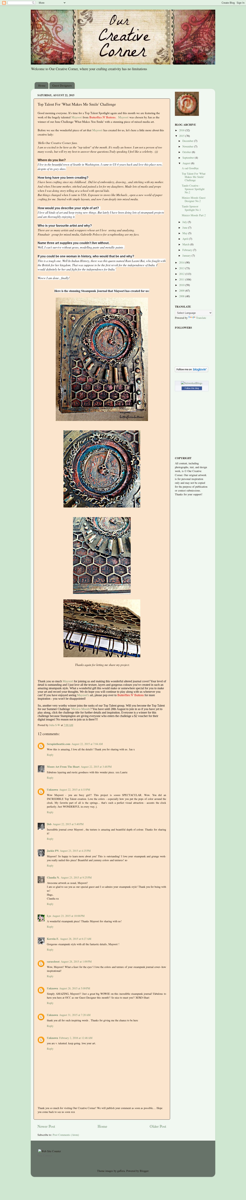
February (187, 250)
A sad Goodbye (190, 168)
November (188, 146)
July (185, 222)
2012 (182, 274)
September (188, 157)
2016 (182, 130)
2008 (182, 296)
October (187, 152)
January (187, 255)
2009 (182, 290)
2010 (182, 285)
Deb (49, 824)
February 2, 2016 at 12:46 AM (75, 1038)
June (185, 227)
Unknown (52, 790)
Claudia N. (53, 877)
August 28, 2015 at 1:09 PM (76, 961)
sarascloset (53, 961)
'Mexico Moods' (80, 709)
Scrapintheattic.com (58, 744)
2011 (182, 279)
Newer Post (46, 1126)
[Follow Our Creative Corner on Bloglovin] (191, 371)
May (185, 233)
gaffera (121, 1171)
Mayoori (76, 117)
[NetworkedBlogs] (191, 383)
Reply (50, 755)
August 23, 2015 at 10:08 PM (68, 916)
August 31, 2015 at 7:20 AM (75, 1015)
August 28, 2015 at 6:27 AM (75, 939)
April (185, 239)
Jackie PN (53, 851)
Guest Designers (62, 85)
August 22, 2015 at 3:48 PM (96, 766)
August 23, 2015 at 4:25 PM (75, 850)
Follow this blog (192, 388)
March (186, 244)
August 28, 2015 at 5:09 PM (74, 988)
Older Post (158, 1126)
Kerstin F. (53, 939)
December (188, 141)
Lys (49, 916)
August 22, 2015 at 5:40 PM (68, 824)
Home (42, 85)
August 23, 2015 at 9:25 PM (76, 877)
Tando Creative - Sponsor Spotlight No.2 (193, 189)
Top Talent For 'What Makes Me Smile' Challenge (193, 177)
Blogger (144, 1171)
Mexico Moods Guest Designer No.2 (193, 199)
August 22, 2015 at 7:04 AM (87, 744)
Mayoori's (83, 695)
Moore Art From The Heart (63, 767)
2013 (182, 268)
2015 (182, 136)
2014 (182, 262)
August (186, 163)
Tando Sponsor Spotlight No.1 (191, 207)
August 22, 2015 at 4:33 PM (74, 789)
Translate (201, 318)
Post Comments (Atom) (66, 1135)
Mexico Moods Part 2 (194, 215)
